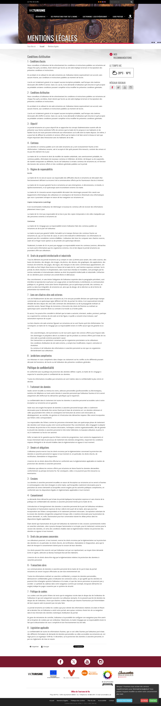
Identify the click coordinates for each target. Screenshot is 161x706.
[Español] (101, 2)
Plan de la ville (34, 2)
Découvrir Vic (40, 16)
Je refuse (144, 700)
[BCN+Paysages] (89, 673)
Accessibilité (102, 701)
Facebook (112, 87)
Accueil (42, 46)
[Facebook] (60, 661)
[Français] (103, 2)
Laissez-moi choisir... (124, 700)
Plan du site (91, 701)
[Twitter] (74, 661)
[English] (105, 2)
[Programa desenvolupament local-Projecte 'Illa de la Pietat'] (53, 674)
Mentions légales (62, 701)
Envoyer (46, 647)
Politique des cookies (78, 701)
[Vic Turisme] (37, 10)
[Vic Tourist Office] (126, 674)
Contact (111, 701)
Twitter (118, 87)
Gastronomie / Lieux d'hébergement (95, 16)
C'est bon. (153, 700)
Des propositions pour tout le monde (64, 16)
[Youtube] (87, 661)
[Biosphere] (108, 678)
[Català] (99, 2)
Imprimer (35, 647)
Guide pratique (118, 16)
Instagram (131, 87)
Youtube (124, 87)
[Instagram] (101, 661)
